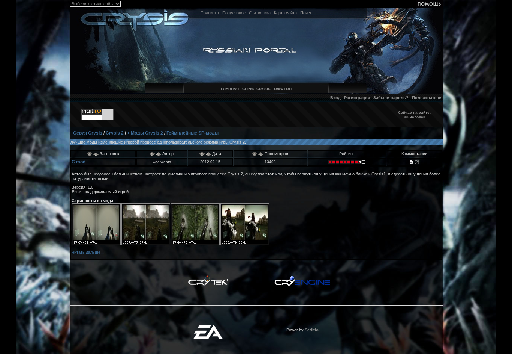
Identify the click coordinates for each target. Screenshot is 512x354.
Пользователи (427, 97)
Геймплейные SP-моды (192, 133)
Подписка (210, 13)
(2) (416, 162)
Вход (335, 97)
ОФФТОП (283, 89)
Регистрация (357, 97)
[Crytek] (208, 277)
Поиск (306, 13)
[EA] (208, 327)
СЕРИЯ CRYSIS (256, 89)
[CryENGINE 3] (302, 277)
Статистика (260, 13)
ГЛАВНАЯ (230, 89)
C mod (78, 162)
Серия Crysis (87, 133)
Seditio (312, 330)
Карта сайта (285, 13)
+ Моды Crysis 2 (145, 133)
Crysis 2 (115, 133)
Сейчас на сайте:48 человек (414, 114)
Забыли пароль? (391, 97)
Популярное (234, 13)
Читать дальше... (88, 252)
